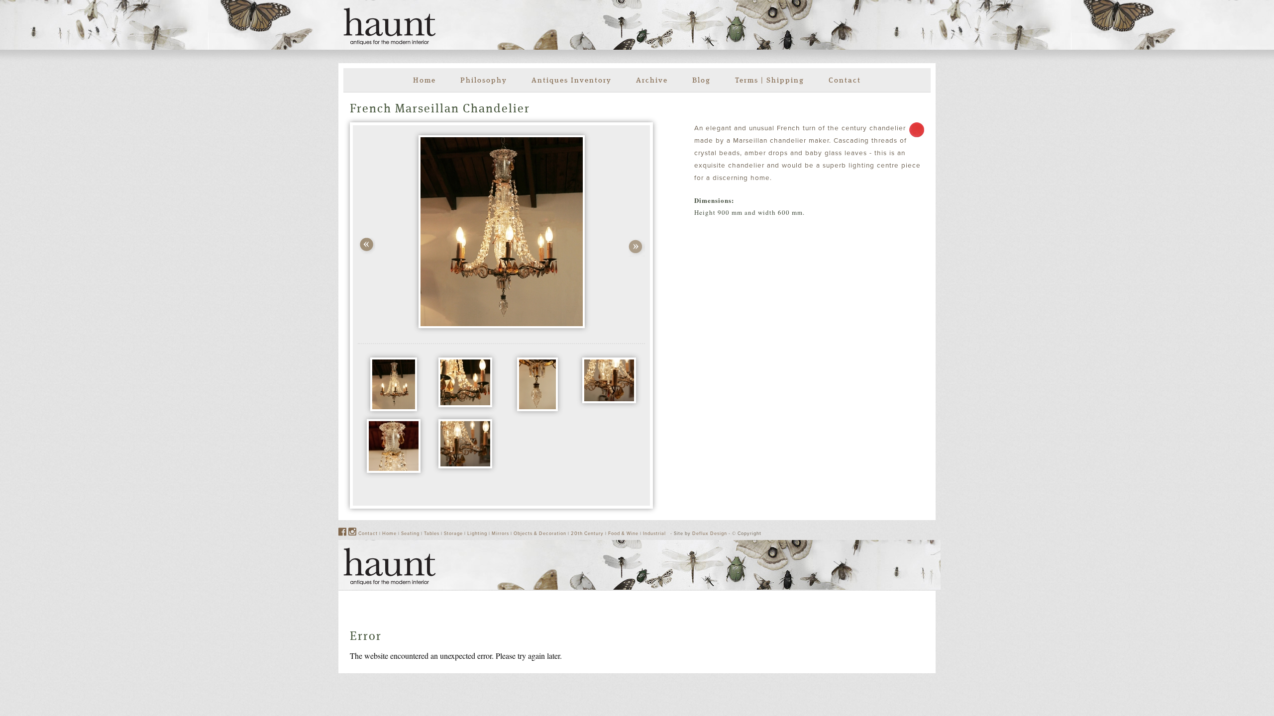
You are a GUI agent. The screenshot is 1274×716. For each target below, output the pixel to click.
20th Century (587, 534)
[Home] (389, 26)
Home (424, 81)
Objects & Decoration (540, 534)
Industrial (654, 534)
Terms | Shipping (769, 81)
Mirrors (500, 534)
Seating (410, 534)
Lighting (477, 534)
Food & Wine (623, 534)
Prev (366, 246)
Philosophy (483, 81)
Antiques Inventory (571, 81)
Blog (701, 81)
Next (637, 248)
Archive (652, 81)
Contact (845, 81)
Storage (453, 534)
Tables (431, 534)
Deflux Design (709, 534)
